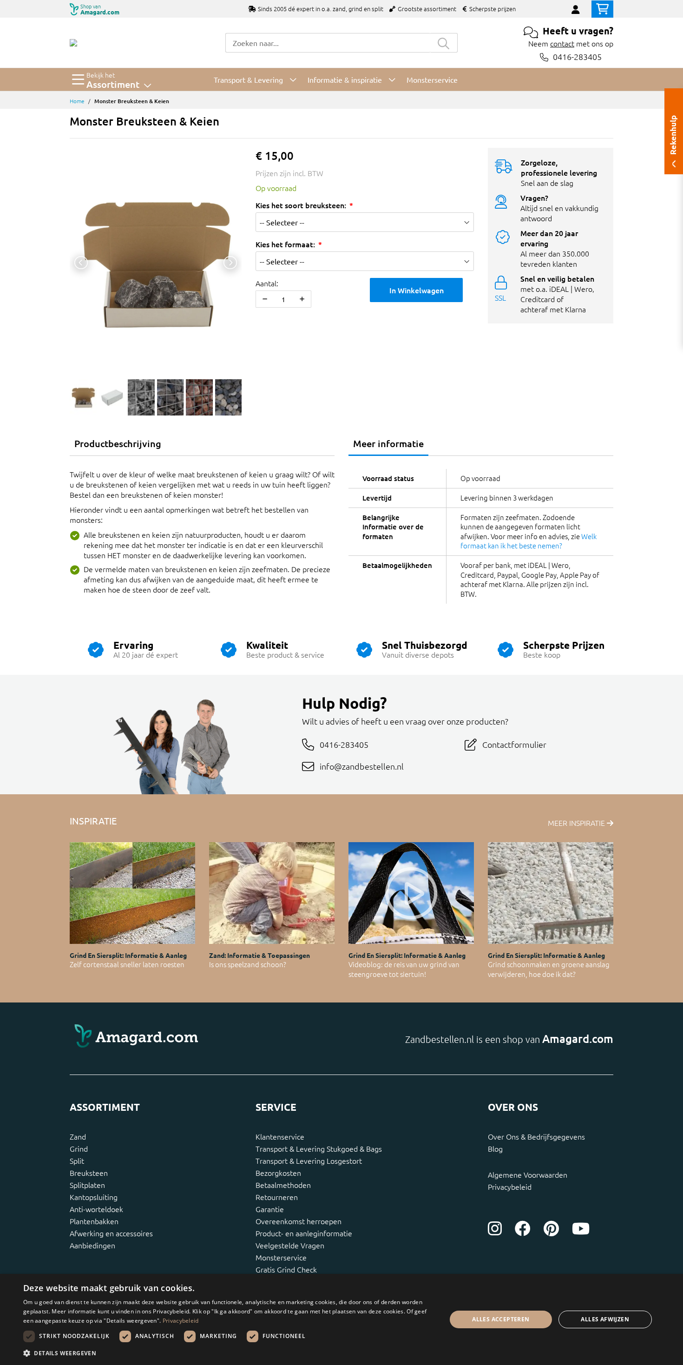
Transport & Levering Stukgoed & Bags (319, 1148)
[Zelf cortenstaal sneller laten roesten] (132, 893)
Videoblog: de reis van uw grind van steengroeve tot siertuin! (404, 969)
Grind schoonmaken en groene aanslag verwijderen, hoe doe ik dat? (549, 969)
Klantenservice (280, 1136)
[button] (228, 1352)
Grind (79, 1148)
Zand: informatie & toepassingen (259, 955)
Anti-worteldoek (96, 1209)
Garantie (270, 1209)
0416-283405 (577, 57)
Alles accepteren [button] (500, 1319)
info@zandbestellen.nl (362, 766)
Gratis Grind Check (286, 1269)
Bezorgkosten (278, 1172)
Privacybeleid (510, 1186)
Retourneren (277, 1197)
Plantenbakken (94, 1221)
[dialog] (341, 1319)
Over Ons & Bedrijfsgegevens (536, 1136)
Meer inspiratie (577, 823)
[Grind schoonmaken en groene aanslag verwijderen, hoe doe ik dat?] (550, 893)
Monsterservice (281, 1257)
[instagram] (495, 1228)
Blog (495, 1148)
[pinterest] (551, 1228)
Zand (78, 1136)
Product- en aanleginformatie (304, 1233)
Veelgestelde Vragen (290, 1245)
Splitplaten (87, 1185)
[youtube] (581, 1228)
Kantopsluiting (94, 1197)
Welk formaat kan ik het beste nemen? (528, 541)
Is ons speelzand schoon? (247, 964)
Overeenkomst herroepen (299, 1221)
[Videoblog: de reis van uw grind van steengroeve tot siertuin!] (411, 893)
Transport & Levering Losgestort (309, 1160)
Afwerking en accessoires (111, 1233)
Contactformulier (514, 744)
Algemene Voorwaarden (527, 1174)
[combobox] (327, 43)
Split (77, 1160)
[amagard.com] (202, 1038)
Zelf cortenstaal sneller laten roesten (127, 964)
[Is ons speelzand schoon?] (272, 893)
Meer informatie (388, 443)
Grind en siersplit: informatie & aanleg (128, 955)
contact (562, 43)
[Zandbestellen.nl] (73, 42)
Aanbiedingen (92, 1245)
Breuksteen (89, 1172)
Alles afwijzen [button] (605, 1319)
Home (77, 101)
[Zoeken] (444, 43)
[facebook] (523, 1228)
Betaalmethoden (283, 1185)
